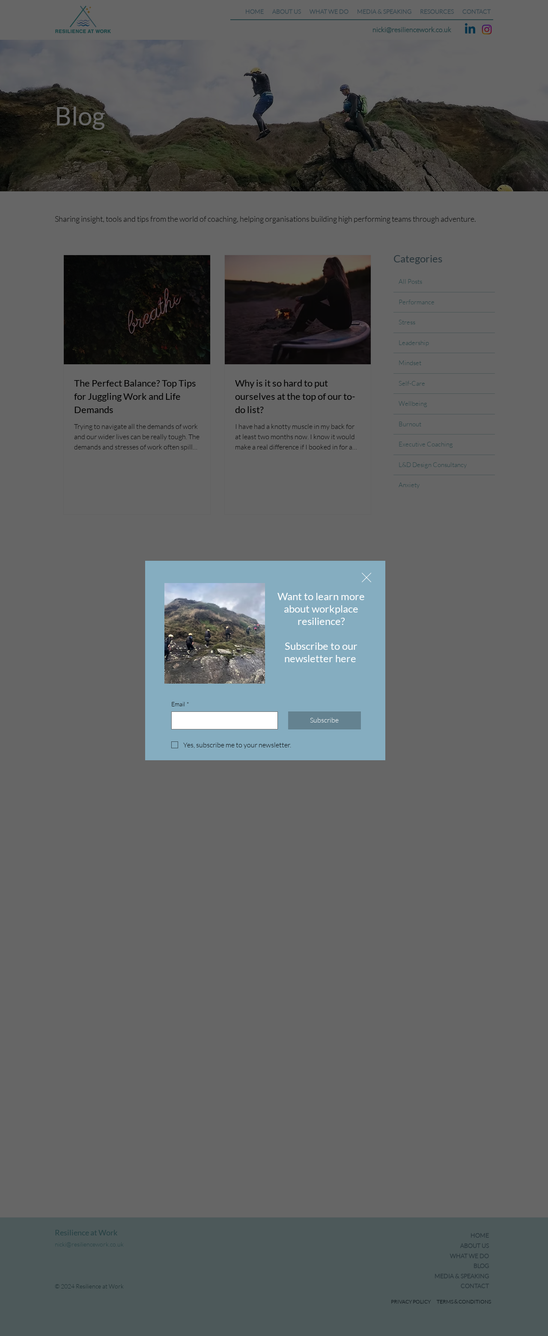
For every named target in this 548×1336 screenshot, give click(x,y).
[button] (366, 578)
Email (180, 704)
